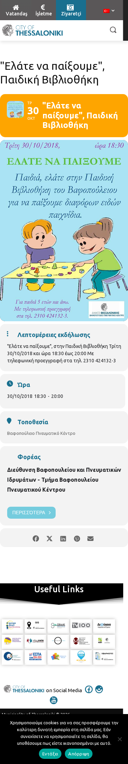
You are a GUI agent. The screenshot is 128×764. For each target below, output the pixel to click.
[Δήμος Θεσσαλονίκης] (32, 30)
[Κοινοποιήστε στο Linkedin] (63, 538)
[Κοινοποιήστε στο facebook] (36, 538)
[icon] (89, 694)
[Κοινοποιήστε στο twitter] (50, 538)
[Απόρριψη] (119, 739)
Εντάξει (50, 753)
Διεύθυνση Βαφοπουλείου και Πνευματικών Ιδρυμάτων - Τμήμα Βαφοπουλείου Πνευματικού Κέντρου (64, 480)
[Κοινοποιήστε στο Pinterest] (77, 538)
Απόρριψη (78, 753)
